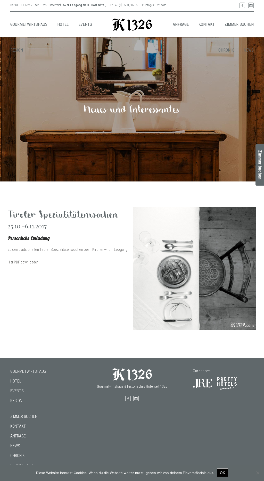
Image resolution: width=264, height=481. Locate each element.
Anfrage (18, 436)
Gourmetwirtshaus (28, 371)
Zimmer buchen (23, 416)
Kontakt (18, 426)
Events (17, 390)
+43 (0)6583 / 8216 (125, 5)
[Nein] (257, 472)
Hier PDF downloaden (23, 262)
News (15, 445)
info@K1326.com (155, 5)
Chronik (17, 455)
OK (222, 472)
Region (16, 400)
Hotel (15, 381)
